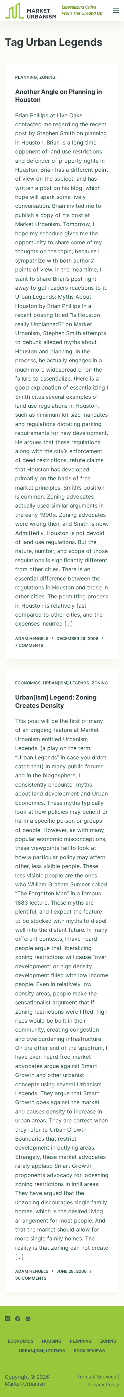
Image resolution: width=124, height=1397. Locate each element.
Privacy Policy (103, 1384)
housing (51, 1341)
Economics (28, 682)
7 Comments (29, 645)
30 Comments (30, 1278)
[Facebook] (17, 1318)
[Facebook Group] (28, 1318)
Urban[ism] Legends (66, 682)
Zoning (47, 77)
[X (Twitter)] (7, 1318)
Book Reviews (89, 1350)
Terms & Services (96, 1376)
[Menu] (116, 10)
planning (26, 77)
